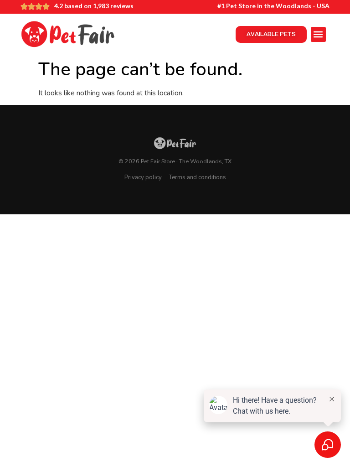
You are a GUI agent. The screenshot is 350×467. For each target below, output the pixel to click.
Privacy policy (143, 177)
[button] (318, 34)
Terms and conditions (197, 177)
